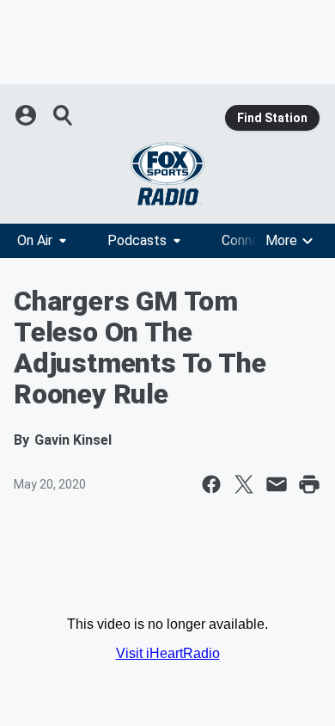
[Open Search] (63, 115)
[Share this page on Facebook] (211, 484)
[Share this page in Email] (277, 484)
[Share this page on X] (244, 484)
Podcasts (137, 240)
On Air (34, 240)
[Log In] (27, 115)
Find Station (272, 118)
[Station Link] (167, 173)
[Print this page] (309, 484)
